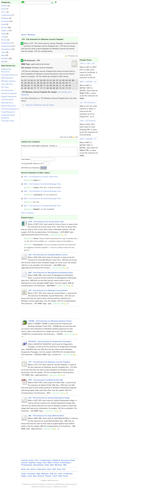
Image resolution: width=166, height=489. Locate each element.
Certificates (68, 473)
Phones (48, 476)
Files (60, 473)
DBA (38, 473)
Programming (6, 46)
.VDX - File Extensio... (88, 121)
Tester (23, 473)
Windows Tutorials (8, 81)
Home (23, 35)
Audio (3, 9)
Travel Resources (8, 112)
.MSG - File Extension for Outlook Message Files (42, 184)
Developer (31, 473)
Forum (65, 476)
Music (50, 462)
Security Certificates (9, 93)
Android (4, 6)
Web (3, 55)
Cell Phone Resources (10, 109)
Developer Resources (9, 75)
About (33, 469)
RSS (54, 469)
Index (49, 469)
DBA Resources (7, 78)
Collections (41, 469)
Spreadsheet (6, 49)
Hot (28, 469)
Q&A (35, 476)
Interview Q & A (7, 103)
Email (3, 24)
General (4, 27)
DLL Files (5, 87)
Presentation (6, 43)
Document (5, 21)
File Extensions (7, 90)
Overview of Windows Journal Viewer (40, 105)
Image (3, 34)
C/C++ (3, 12)
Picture (4, 40)
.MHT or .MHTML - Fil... (89, 82)
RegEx (24, 476)
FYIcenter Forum (7, 121)
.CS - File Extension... (88, 102)
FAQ (60, 476)
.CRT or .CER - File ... (88, 63)
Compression (6, 15)
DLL (55, 473)
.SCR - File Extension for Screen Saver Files (40, 177)
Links (30, 476)
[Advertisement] (10, 151)
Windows (4, 58)
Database (5, 18)
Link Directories (7, 99)
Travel (54, 476)
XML (3, 61)
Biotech (41, 476)
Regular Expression (9, 96)
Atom (59, 469)
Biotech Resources (8, 106)
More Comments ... (28, 213)
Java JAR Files (7, 84)
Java (3, 37)
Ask (63, 469)
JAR (51, 473)
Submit (43, 168)
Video (3, 52)
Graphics (4, 30)
